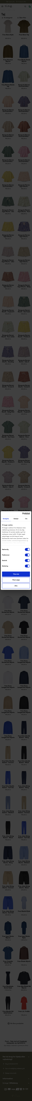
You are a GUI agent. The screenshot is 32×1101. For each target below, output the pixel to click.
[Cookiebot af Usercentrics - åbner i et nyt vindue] (22, 514)
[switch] (27, 555)
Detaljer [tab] (16, 518)
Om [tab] (26, 518)
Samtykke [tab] (6, 518)
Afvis (16, 586)
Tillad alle (16, 574)
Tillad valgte (16, 580)
